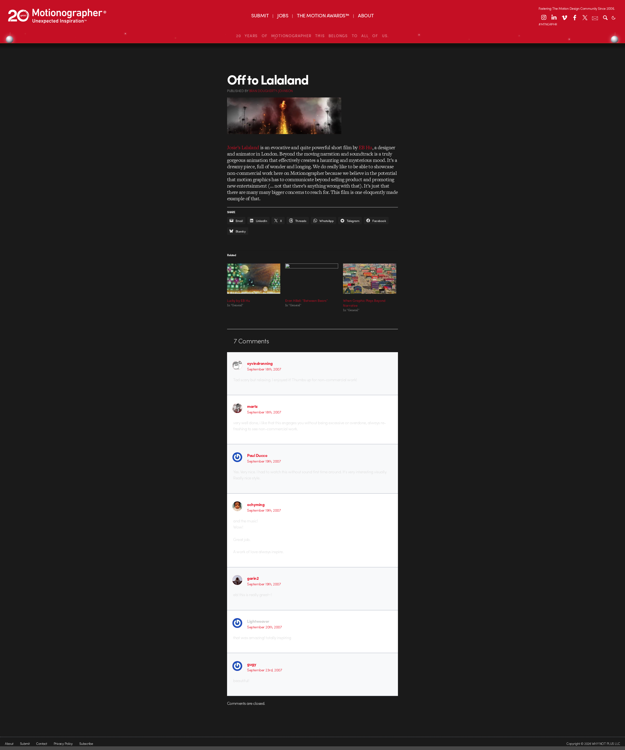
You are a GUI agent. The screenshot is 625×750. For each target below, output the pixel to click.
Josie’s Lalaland (243, 147)
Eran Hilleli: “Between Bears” (306, 300)
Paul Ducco (257, 455)
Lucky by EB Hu (238, 300)
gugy (251, 664)
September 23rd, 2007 (264, 670)
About (9, 743)
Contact (41, 743)
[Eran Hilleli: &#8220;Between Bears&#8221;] (311, 279)
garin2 (253, 578)
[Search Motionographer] (605, 17)
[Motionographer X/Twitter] (584, 17)
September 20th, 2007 (264, 627)
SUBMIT (260, 15)
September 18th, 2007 (264, 369)
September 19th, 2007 (264, 461)
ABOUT (366, 15)
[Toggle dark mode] (613, 17)
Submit (25, 743)
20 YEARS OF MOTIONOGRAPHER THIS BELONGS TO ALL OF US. (312, 35)
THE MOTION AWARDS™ (323, 15)
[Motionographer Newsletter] (595, 17)
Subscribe (86, 743)
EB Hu (365, 147)
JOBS (282, 15)
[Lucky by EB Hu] (253, 279)
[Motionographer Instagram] (543, 17)
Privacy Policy (63, 743)
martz (252, 406)
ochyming (255, 504)
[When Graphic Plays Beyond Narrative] (369, 279)
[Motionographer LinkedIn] (554, 17)
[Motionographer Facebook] (574, 17)
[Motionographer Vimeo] (564, 17)
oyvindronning (259, 363)
